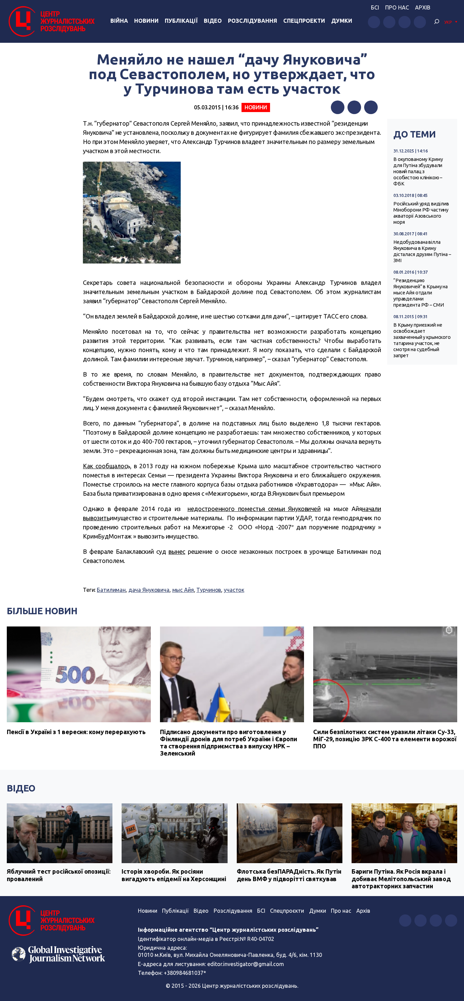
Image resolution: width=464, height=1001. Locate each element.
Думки (341, 21)
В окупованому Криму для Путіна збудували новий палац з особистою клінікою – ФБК (418, 171)
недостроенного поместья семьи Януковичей (254, 508)
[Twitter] (354, 107)
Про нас (397, 7)
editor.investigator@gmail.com (245, 964)
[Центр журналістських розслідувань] (51, 21)
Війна (119, 21)
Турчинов (208, 590)
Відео (213, 21)
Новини (146, 21)
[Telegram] (371, 107)
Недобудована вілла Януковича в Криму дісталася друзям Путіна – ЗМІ (422, 251)
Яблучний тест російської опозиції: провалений (58, 875)
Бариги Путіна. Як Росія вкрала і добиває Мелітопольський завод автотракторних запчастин (401, 878)
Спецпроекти (304, 21)
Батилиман (111, 590)
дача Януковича (148, 590)
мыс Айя (183, 590)
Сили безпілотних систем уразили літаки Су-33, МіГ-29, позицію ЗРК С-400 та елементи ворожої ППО (385, 738)
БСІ (375, 7)
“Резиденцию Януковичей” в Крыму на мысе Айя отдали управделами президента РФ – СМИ (420, 293)
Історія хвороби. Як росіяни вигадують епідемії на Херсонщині (174, 875)
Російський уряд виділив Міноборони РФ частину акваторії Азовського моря (421, 213)
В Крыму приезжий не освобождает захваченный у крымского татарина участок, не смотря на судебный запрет (422, 340)
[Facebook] (337, 107)
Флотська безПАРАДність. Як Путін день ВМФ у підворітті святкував (289, 875)
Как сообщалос (105, 465)
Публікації (181, 21)
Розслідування (252, 21)
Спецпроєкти (287, 911)
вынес (176, 551)
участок (234, 590)
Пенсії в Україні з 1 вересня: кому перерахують (76, 731)
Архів (422, 7)
